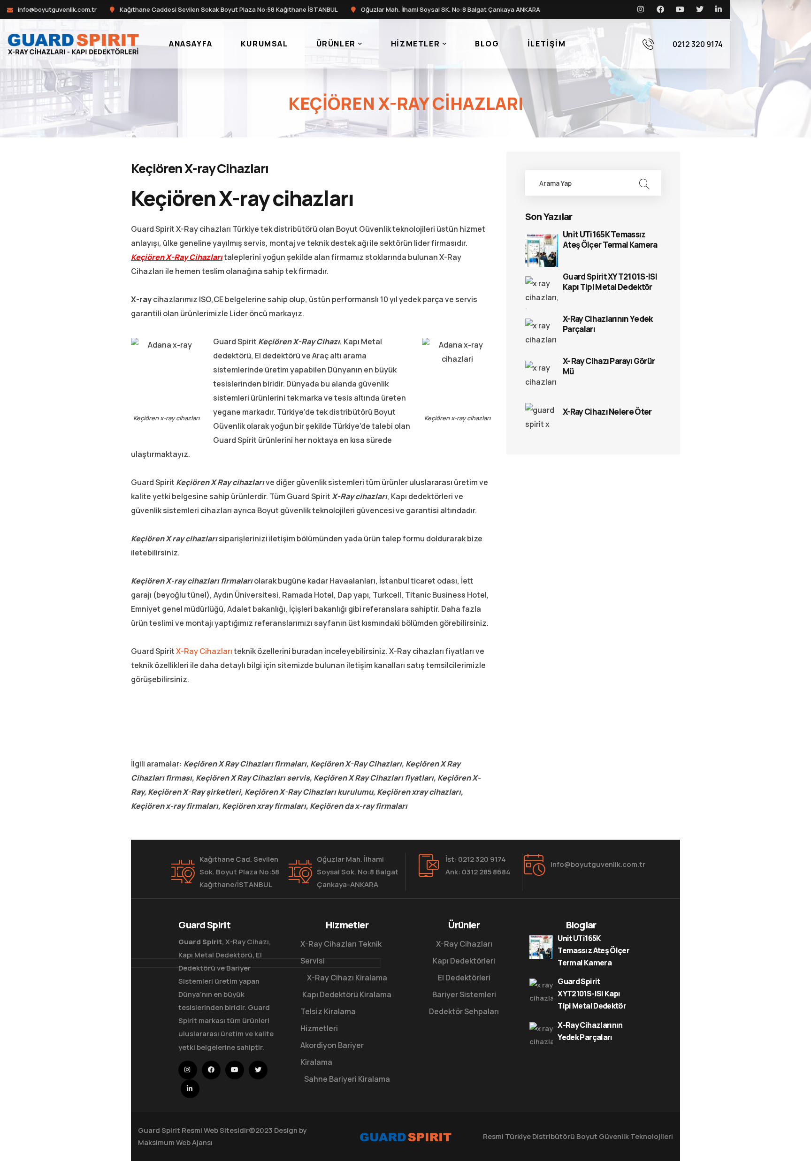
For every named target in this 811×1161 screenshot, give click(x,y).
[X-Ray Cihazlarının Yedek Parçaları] (541, 335)
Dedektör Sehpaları (464, 1011)
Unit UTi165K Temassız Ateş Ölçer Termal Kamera (610, 239)
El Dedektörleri (464, 977)
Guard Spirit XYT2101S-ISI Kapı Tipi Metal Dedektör (610, 282)
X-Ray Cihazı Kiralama (347, 977)
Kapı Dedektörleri (464, 961)
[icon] (641, 9)
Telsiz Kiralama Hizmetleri (328, 1019)
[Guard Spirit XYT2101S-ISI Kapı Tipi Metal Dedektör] (541, 292)
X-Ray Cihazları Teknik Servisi (341, 952)
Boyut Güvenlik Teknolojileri (624, 1136)
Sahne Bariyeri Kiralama (347, 1079)
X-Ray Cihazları (204, 651)
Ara (644, 183)
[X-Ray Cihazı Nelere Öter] (541, 419)
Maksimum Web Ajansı (175, 1142)
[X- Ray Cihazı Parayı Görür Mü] (541, 377)
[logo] (73, 43)
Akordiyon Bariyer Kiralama (332, 1053)
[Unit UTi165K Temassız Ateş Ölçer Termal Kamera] (541, 250)
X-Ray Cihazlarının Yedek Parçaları (608, 324)
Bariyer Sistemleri (464, 994)
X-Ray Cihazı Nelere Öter (607, 412)
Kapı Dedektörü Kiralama (346, 994)
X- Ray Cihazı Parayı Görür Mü (609, 366)
